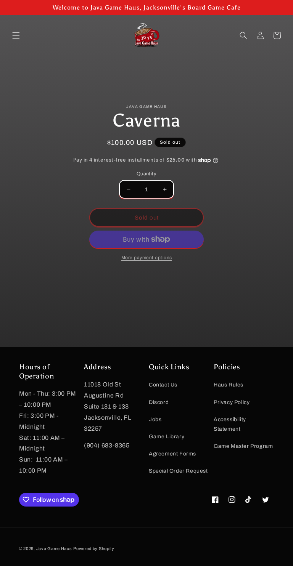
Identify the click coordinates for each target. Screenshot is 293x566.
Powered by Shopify (93, 548)
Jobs (155, 419)
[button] (16, 35)
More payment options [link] (146, 257)
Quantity (146, 173)
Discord (159, 402)
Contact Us (163, 385)
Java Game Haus (54, 548)
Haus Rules (228, 385)
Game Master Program (243, 446)
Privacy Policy (232, 402)
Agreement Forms (172, 454)
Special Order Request (178, 471)
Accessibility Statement (230, 424)
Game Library (166, 436)
